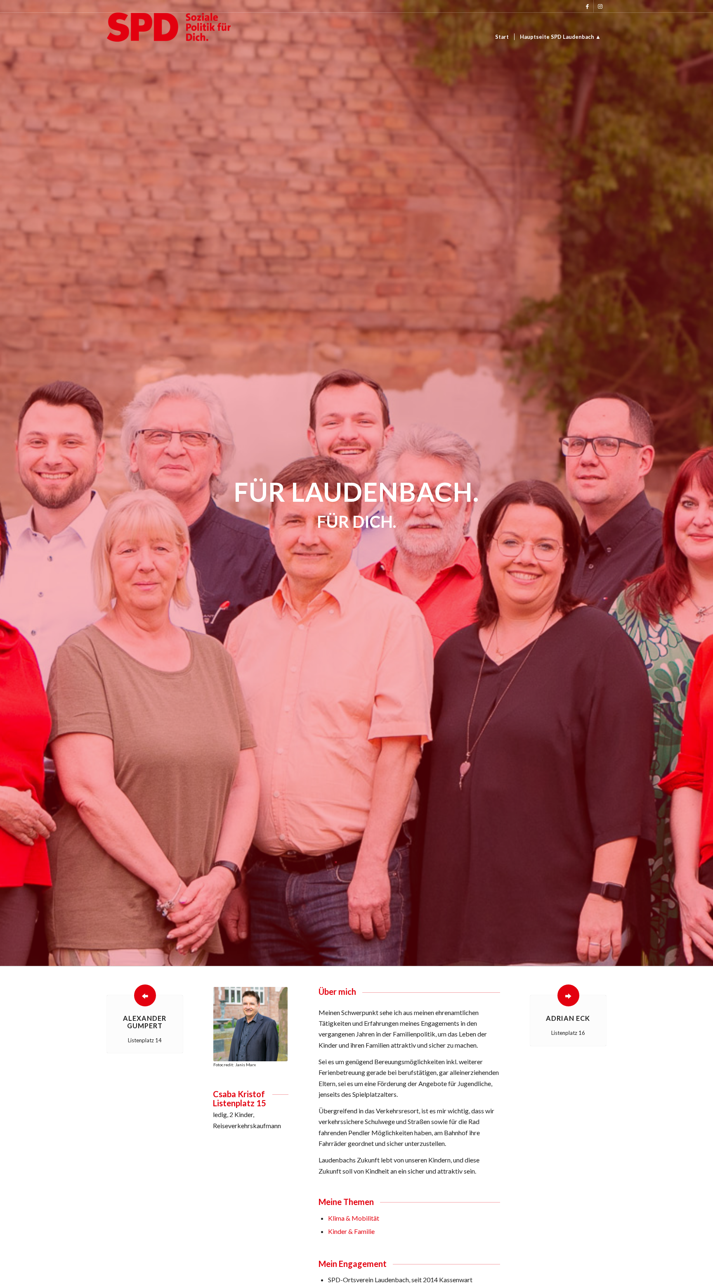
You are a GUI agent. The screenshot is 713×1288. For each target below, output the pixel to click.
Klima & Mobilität (353, 1218)
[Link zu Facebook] (587, 6)
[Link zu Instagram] (600, 6)
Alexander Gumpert (144, 1021)
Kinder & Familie (351, 1231)
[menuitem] (502, 36)
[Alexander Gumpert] (145, 995)
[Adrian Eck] (568, 995)
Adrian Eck (568, 1018)
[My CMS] (169, 36)
